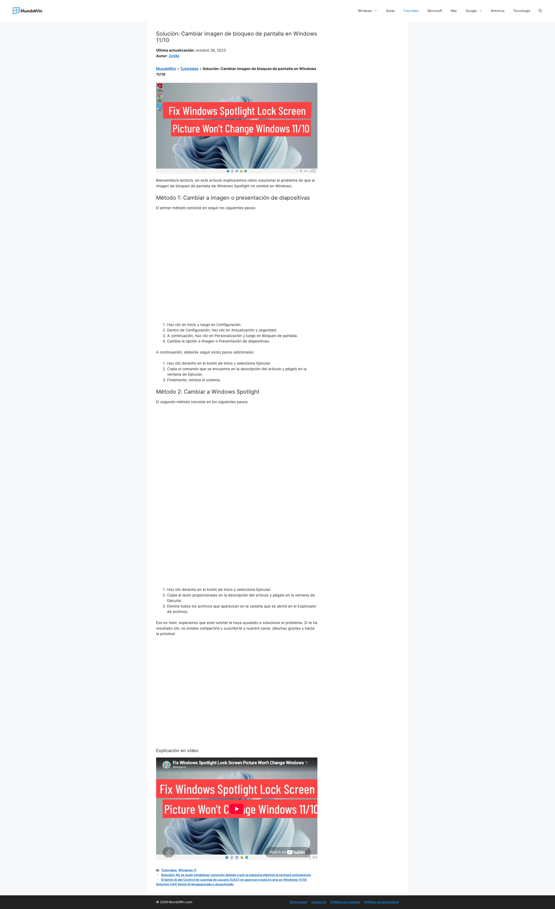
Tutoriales (411, 11)
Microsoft (435, 11)
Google (471, 11)
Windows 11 (187, 870)
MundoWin (166, 69)
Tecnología (521, 11)
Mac (454, 11)
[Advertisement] (236, 246)
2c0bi (174, 56)
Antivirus (497, 11)
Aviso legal (298, 902)
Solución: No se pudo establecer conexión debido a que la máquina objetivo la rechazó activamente (236, 875)
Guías (390, 11)
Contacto (318, 902)
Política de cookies (345, 902)
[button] (540, 10)
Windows (365, 11)
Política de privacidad (381, 902)
